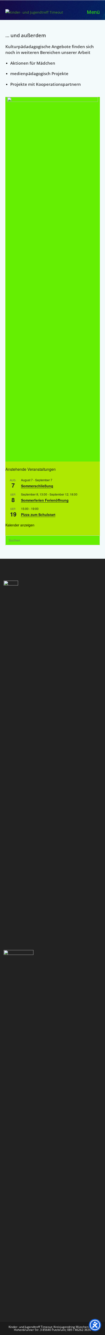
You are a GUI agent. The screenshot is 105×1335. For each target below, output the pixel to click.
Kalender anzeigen (19, 525)
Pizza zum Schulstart (38, 514)
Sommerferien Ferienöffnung (45, 500)
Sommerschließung (37, 485)
